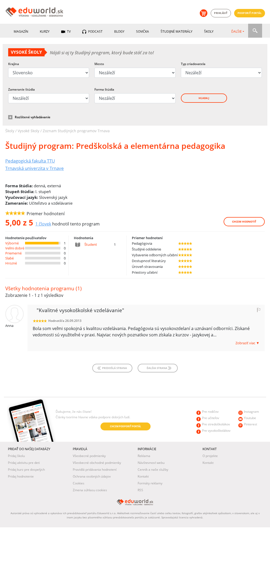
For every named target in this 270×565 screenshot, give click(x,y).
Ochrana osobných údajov (92, 476)
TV (68, 31)
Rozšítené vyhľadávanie (32, 117)
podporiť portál (250, 13)
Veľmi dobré (14, 248)
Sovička (142, 31)
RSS (140, 490)
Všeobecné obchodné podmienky (97, 462)
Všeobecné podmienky (89, 456)
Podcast (95, 31)
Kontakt (143, 476)
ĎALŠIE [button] (236, 31)
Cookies (78, 483)
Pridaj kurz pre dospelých (26, 469)
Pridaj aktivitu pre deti (24, 462)
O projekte (210, 456)
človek (43, 224)
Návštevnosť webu (151, 462)
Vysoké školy (28, 130)
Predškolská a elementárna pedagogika (115, 145)
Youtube (250, 418)
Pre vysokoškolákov (216, 430)
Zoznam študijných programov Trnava (76, 130)
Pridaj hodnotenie (21, 476)
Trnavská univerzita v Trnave (34, 168)
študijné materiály (176, 31)
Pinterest (250, 424)
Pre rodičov (210, 411)
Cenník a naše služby (153, 469)
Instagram (251, 411)
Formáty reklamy (150, 483)
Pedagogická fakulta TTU (30, 161)
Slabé (9, 258)
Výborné (12, 243)
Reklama (144, 456)
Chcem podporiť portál (125, 426)
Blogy (119, 31)
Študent (90, 244)
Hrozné (11, 263)
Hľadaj (204, 98)
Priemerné (13, 253)
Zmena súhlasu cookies (90, 490)
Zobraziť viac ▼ (247, 343)
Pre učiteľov (210, 418)
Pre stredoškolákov (216, 424)
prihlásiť (221, 13)
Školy (209, 31)
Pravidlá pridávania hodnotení (95, 469)
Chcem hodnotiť (244, 221)
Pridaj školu (16, 456)
